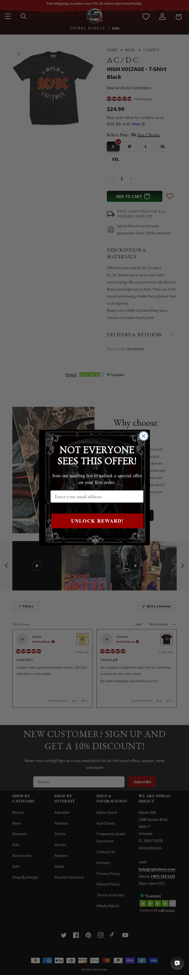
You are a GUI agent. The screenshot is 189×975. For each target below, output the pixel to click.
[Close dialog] (143, 436)
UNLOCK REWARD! (97, 520)
